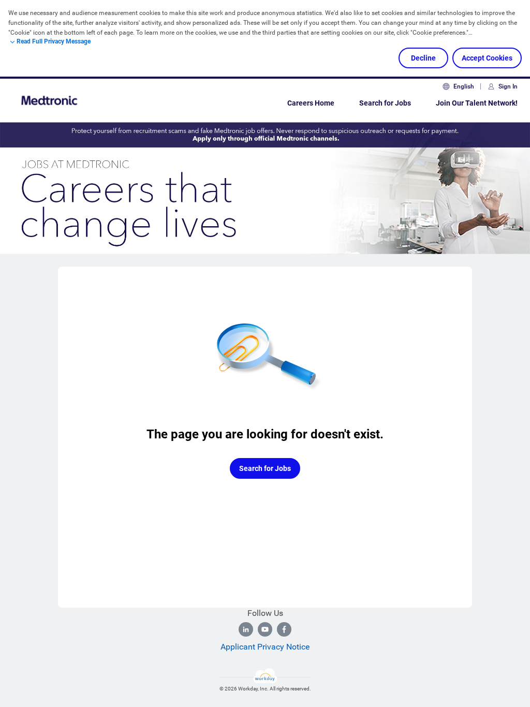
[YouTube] (265, 629)
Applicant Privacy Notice (265, 647)
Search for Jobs (385, 103)
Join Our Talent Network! (477, 103)
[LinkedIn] (246, 629)
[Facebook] (284, 629)
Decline (423, 58)
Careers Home (310, 103)
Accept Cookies (487, 58)
